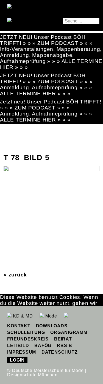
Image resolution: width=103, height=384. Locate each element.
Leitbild (18, 345)
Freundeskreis (28, 339)
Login (17, 360)
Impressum (21, 352)
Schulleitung (26, 332)
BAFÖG (42, 345)
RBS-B (64, 345)
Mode (50, 316)
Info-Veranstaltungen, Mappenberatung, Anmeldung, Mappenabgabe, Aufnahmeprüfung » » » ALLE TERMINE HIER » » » (51, 58)
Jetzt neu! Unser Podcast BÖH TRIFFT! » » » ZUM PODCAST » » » (50, 105)
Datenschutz (59, 352)
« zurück (15, 275)
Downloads (52, 326)
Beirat (63, 339)
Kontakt (18, 326)
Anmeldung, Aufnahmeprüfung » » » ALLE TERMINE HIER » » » (46, 90)
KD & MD (22, 316)
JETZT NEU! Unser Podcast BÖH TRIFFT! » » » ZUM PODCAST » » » (46, 40)
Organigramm (68, 332)
